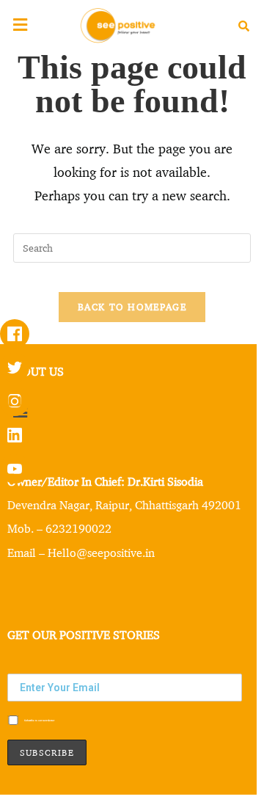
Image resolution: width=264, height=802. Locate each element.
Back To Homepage (132, 307)
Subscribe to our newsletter (38, 719)
